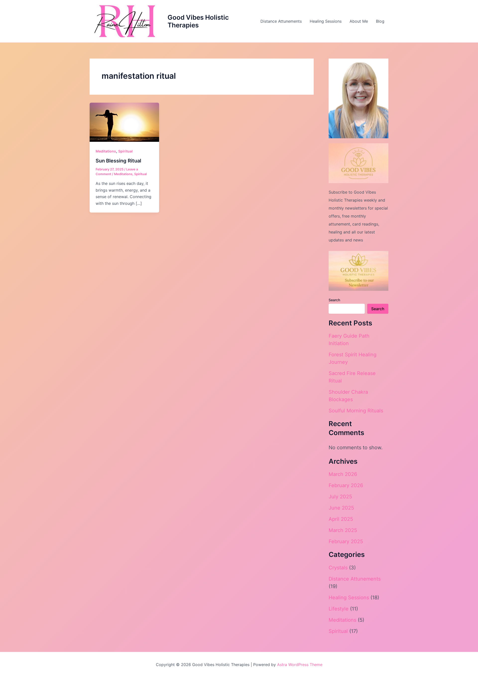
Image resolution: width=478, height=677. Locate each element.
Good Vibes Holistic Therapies (198, 21)
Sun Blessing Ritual (118, 161)
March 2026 (343, 474)
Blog (380, 21)
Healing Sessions (326, 21)
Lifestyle (339, 609)
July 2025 (340, 497)
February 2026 (346, 485)
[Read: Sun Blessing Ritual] (124, 121)
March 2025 (343, 530)
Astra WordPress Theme (299, 664)
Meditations (106, 151)
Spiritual (125, 151)
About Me (359, 21)
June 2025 (341, 508)
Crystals (338, 568)
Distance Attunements (281, 21)
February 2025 (346, 541)
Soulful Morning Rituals (356, 411)
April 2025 (341, 519)
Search (334, 300)
